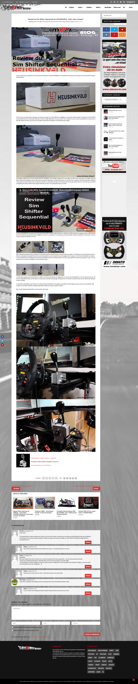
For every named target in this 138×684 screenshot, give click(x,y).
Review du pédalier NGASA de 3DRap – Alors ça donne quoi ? (115, 124)
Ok (116, 681)
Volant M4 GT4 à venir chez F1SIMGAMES (87, 512)
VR (124, 7)
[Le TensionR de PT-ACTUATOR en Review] (106, 139)
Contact (35, 2)
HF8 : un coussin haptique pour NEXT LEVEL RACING (116, 146)
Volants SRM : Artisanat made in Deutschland (44, 512)
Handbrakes (108, 7)
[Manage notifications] (133, 680)
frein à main (103, 654)
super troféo (91, 672)
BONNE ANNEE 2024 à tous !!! (115, 110)
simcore (97, 664)
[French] (106, 23)
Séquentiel (68, 21)
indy (95, 657)
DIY (97, 654)
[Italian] (110, 23)
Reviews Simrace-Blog (60, 21)
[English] (103, 23)
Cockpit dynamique (102, 650)
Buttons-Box (117, 7)
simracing (104, 664)
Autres (131, 7)
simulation (108, 668)
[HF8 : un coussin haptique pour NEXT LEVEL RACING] (106, 146)
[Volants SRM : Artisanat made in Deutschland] (45, 503)
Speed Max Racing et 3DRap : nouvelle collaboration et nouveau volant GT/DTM (23, 513)
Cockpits (71, 7)
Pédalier (104, 661)
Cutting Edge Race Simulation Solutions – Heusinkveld (43, 458)
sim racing (111, 664)
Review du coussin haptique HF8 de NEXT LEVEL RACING (117, 117)
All (66, 7)
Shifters (98, 7)
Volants (80, 7)
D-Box (117, 650)
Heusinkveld (47, 21)
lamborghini (110, 657)
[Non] (136, 681)
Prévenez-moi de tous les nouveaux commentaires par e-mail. (27, 627)
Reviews (52, 21)
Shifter (110, 661)
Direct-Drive (91, 654)
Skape (34, 21)
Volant (98, 672)
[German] (108, 23)
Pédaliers (89, 7)
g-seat (109, 654)
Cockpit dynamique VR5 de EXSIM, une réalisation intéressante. (67, 512)
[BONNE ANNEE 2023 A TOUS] (106, 153)
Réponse (88, 542)
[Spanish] (113, 23)
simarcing (90, 664)
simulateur (101, 668)
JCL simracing (102, 657)
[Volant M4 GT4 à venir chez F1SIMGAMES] (88, 503)
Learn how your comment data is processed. (40, 637)
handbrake (116, 654)
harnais (90, 657)
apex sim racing (92, 650)
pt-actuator (97, 661)
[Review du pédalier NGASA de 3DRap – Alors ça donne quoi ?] (106, 125)
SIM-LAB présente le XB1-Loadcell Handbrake (116, 131)
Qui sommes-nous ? (23, 2)
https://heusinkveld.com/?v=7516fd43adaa (41, 465)
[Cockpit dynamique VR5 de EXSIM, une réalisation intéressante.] (67, 503)
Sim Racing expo (92, 668)
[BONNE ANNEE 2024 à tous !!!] (106, 111)
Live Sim (90, 661)
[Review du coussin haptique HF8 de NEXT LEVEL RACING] (106, 118)
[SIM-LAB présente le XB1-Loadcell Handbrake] (106, 132)
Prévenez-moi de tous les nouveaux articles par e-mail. (25, 630)
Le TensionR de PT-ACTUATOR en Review (116, 138)
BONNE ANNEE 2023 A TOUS (115, 152)
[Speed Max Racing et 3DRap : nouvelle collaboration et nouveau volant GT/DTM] (23, 503)
